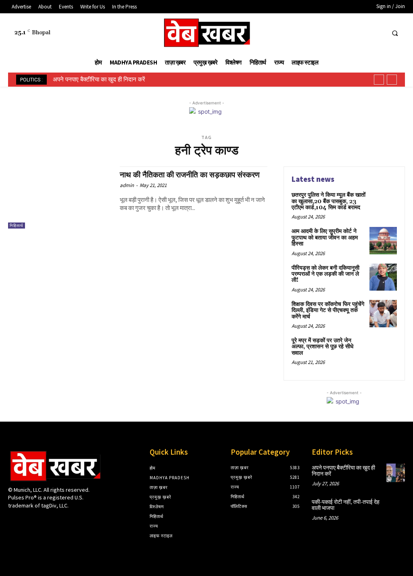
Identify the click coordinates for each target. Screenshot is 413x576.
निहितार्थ (16, 225)
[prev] (379, 80)
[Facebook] (332, 32)
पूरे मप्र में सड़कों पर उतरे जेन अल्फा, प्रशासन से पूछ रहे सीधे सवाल (322, 347)
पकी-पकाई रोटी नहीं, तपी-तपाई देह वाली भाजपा (346, 505)
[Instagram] (27, 521)
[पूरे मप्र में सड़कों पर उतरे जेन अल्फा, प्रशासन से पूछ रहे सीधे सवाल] (383, 350)
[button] (395, 33)
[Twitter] (362, 32)
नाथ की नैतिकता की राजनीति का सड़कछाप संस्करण (190, 175)
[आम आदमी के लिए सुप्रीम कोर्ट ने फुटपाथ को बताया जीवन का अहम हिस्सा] (383, 240)
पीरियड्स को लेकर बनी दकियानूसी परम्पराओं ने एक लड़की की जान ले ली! (325, 274)
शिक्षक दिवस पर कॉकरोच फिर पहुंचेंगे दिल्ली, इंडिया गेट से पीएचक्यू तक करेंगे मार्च (328, 310)
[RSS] (347, 32)
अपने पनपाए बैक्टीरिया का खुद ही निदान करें (99, 79)
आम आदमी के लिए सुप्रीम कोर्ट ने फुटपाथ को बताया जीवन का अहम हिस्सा (325, 237)
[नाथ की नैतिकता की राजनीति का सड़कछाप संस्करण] (60, 197)
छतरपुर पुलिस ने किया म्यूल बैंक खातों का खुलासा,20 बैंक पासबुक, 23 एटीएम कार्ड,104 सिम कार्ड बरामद (328, 201)
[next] (392, 80)
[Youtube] (377, 32)
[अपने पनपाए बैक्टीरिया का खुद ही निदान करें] (395, 473)
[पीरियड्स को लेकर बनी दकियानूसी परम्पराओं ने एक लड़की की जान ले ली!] (383, 277)
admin (127, 185)
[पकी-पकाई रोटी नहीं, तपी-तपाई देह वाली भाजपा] (395, 507)
